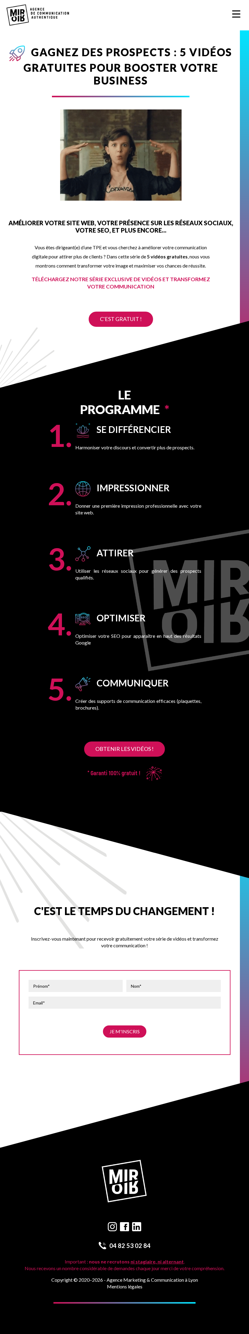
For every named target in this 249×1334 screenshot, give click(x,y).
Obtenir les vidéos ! (124, 748)
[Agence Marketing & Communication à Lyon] (38, 15)
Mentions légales (124, 1286)
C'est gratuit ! (121, 319)
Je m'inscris (125, 1031)
